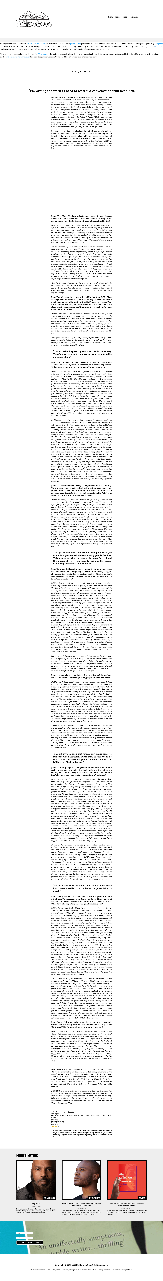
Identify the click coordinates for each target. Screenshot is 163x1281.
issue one (134, 17)
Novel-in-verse (95, 1115)
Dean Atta (71, 1112)
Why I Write (36, 1204)
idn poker (159, 43)
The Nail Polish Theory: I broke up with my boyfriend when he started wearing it (81, 1204)
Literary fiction (85, 1115)
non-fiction (124, 1208)
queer (39, 1206)
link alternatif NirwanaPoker (18, 56)
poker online (75, 43)
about (117, 17)
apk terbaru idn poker (36, 43)
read (125, 17)
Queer (103, 1115)
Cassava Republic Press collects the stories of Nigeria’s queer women (127, 1204)
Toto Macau (43, 54)
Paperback (60, 1121)
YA (106, 1115)
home (110, 17)
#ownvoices (60, 1115)
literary (34, 1206)
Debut (77, 1115)
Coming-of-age (70, 1115)
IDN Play (159, 46)
